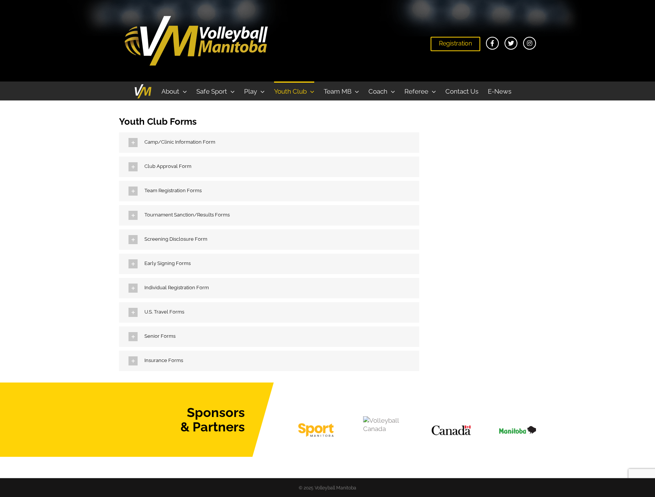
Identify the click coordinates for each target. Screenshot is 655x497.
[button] (269, 142)
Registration (455, 43)
